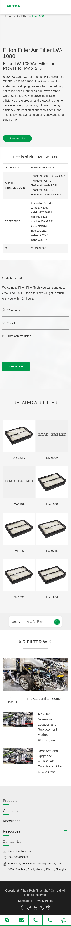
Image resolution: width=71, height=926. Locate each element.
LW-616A (19, 504)
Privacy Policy (44, 900)
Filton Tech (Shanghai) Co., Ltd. (41, 890)
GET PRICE (16, 366)
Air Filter (21, 16)
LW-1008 (52, 504)
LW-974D (52, 551)
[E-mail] (21, 920)
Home (7, 16)
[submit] (57, 622)
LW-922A (19, 457)
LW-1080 (38, 16)
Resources (11, 831)
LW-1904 (52, 597)
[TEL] (35, 920)
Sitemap (23, 900)
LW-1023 (19, 597)
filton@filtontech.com (20, 851)
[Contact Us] (64, 920)
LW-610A (52, 457)
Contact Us (17, 138)
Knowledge (12, 821)
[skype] (7, 920)
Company (10, 811)
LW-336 (19, 551)
